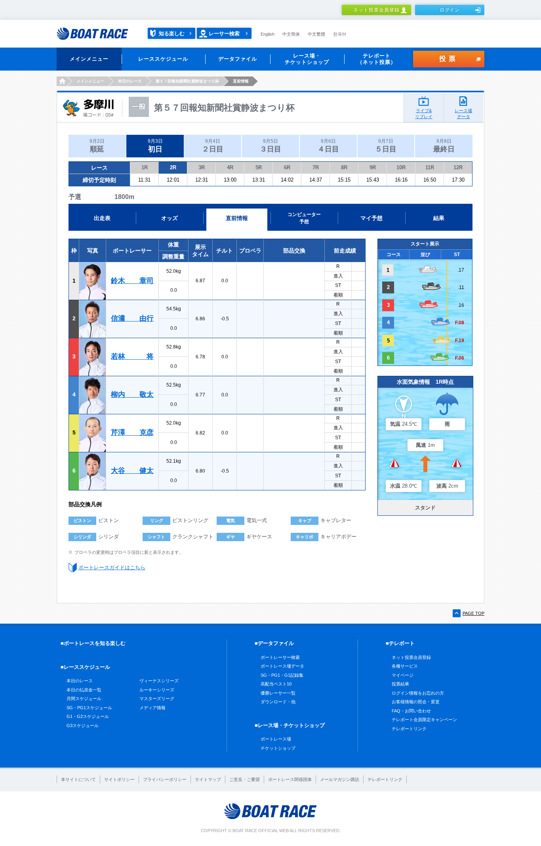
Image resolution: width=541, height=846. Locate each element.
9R (373, 167)
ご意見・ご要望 (244, 779)
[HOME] (62, 81)
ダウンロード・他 (278, 701)
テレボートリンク (409, 728)
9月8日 (444, 145)
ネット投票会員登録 (376, 10)
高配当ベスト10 (276, 683)
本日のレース (80, 680)
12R (458, 167)
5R (258, 167)
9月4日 (212, 145)
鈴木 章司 (132, 281)
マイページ (402, 675)
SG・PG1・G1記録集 (282, 675)
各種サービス (405, 666)
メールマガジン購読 (339, 779)
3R (201, 167)
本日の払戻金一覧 (84, 689)
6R (287, 167)
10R (401, 167)
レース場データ (463, 113)
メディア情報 (152, 707)
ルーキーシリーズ (156, 689)
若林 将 (132, 356)
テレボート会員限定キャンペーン (424, 719)
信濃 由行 (132, 318)
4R (230, 167)
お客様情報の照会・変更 (416, 701)
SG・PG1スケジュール (89, 707)
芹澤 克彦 (132, 432)
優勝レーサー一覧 (278, 693)
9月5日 (270, 145)
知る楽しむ (172, 33)
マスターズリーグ (156, 698)
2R (173, 167)
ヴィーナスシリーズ (159, 680)
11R (429, 167)
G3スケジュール (83, 725)
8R (344, 167)
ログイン (450, 10)
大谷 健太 (132, 471)
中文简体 (291, 34)
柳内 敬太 (132, 394)
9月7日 (385, 145)
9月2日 (97, 145)
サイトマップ (208, 779)
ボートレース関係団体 (290, 779)
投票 (448, 59)
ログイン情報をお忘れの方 (418, 693)
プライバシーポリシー (165, 779)
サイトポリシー (119, 779)
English (267, 34)
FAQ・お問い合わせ (411, 710)
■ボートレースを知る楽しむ (93, 643)
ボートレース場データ (282, 666)
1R (144, 167)
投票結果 (400, 683)
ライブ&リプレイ (423, 113)
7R (315, 167)
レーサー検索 (224, 33)
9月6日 (328, 145)
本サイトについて (78, 779)
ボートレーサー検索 (280, 657)
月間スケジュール (84, 698)
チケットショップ (278, 748)
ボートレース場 (276, 739)
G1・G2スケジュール (88, 716)
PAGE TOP (473, 613)
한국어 (339, 34)
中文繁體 (316, 34)
